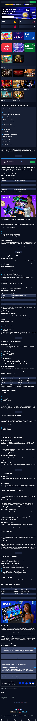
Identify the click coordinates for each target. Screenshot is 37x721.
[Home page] (2, 2)
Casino (21, 720)
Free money (9, 4)
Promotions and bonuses (18, 4)
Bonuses (13, 696)
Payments (13, 697)
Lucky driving (27, 4)
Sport (7, 720)
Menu (35, 720)
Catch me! (32, 161)
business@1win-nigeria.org (4, 698)
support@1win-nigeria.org (4, 696)
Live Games (28, 720)
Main (1, 720)
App (12, 698)
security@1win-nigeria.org (4, 697)
